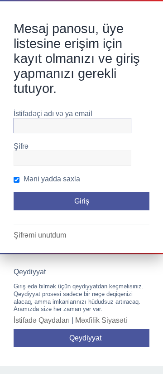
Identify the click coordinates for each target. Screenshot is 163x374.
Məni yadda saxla (51, 179)
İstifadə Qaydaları (42, 320)
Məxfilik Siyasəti (101, 320)
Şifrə (21, 146)
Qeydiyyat (85, 338)
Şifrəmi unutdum (40, 235)
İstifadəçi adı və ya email (53, 113)
